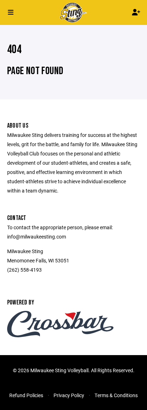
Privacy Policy (69, 395)
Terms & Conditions (116, 395)
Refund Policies (26, 395)
